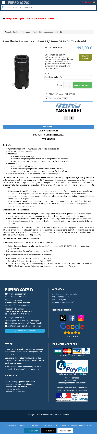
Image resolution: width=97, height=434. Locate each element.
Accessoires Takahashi (52, 32)
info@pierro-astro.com (16, 320)
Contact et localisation (26, 330)
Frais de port (20, 391)
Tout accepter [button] (32, 431)
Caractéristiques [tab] (48, 130)
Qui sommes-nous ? (60, 297)
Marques (26, 32)
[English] (85, 2)
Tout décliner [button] (48, 431)
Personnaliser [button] (65, 431)
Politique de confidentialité (63, 302)
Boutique (16, 32)
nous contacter (25, 366)
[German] (89, 2)
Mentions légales (59, 299)
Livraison (8, 391)
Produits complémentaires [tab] (48, 134)
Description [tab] (48, 126)
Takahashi (36, 32)
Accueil (8, 32)
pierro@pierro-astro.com (17, 323)
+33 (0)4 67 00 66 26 (15, 317)
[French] (82, 2)
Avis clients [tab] (48, 139)
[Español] (94, 2)
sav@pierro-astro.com (16, 326)
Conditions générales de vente (64, 294)
